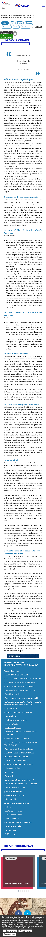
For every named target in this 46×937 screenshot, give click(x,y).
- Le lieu (7, 807)
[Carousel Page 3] (22, 891)
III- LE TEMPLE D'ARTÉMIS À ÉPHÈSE (19, 683)
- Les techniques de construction (18, 712)
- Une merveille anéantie (14, 788)
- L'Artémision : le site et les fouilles (19, 686)
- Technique (9, 772)
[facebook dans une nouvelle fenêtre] (18, 913)
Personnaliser (9, 934)
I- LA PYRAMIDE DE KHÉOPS (16, 675)
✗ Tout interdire (25, 931)
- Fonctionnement (11, 819)
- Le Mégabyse (10, 716)
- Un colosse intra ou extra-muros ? (19, 780)
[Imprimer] (15, 33)
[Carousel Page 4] (24, 891)
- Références (9, 834)
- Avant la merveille (12, 694)
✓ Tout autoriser (10, 931)
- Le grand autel (10, 708)
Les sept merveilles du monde (12, 17)
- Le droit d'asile (11, 724)
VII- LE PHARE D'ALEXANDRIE (16, 803)
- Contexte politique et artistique (18, 764)
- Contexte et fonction (13, 811)
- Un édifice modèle (12, 826)
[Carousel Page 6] (28, 891)
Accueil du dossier (12, 671)
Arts (33, 16)
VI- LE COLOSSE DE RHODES (16, 757)
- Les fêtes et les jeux (13, 728)
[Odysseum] (22, 5)
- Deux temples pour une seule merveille (21, 698)
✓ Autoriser (9, 36)
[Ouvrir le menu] (43, 5)
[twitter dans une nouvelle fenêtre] (27, 913)
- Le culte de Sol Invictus (14, 795)
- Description (9, 776)
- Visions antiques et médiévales (18, 822)
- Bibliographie (10, 799)
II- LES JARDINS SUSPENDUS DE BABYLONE (23, 679)
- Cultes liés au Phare (13, 815)
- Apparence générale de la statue (18, 749)
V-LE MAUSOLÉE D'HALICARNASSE (19, 753)
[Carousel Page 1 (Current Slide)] (18, 891)
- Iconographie (10, 830)
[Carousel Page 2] (20, 891)
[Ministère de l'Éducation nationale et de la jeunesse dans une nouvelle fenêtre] (7, 5)
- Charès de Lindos (12, 768)
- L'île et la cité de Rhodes (15, 761)
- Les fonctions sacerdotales (16, 720)
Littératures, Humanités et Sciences (19, 16)
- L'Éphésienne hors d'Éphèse (16, 738)
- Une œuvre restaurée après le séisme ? (21, 784)
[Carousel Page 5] (26, 891)
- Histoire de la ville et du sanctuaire (19, 690)
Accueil (3, 16)
